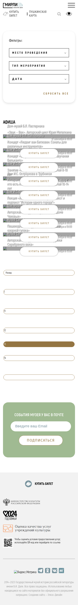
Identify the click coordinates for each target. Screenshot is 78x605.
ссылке (56, 542)
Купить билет (14, 14)
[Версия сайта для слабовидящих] (69, 14)
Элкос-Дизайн (55, 595)
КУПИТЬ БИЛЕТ (44, 484)
